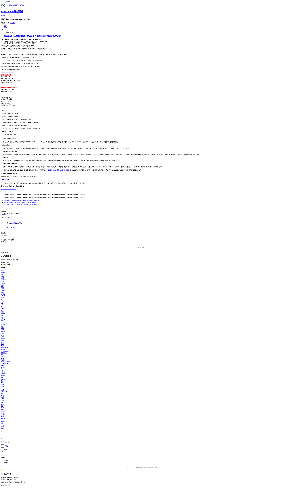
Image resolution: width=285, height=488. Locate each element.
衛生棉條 (3, 415)
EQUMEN (3, 426)
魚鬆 (2, 303)
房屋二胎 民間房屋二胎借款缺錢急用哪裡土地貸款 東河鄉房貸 (20, 202)
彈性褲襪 (3, 404)
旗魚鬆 (2, 297)
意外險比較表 (4, 347)
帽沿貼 (2, 322)
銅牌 (2, 388)
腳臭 (2, 274)
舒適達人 (3, 416)
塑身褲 (2, 425)
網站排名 (3, 367)
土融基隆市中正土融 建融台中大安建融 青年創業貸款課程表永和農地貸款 (32, 36)
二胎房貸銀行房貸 (5, 179)
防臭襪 (2, 278)
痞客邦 (13, 223)
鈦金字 (2, 397)
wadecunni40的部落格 (12, 11)
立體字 (2, 386)
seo (1, 420)
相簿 (5, 26)
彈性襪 (2, 400)
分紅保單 (3, 349)
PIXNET (131, 467)
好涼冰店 (3, 281)
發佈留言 (3, 241)
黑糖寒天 (3, 360)
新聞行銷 (3, 421)
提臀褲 (2, 428)
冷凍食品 (3, 313)
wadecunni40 (4, 214)
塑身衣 (2, 423)
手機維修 (3, 411)
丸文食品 (3, 294)
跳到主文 (3, 15)
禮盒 (2, 299)
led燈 (2, 393)
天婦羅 (2, 308)
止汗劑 (2, 288)
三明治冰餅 (4, 279)
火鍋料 (2, 310)
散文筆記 (12, 227)
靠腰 (2, 354)
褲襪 (2, 402)
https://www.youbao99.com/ (7, 72)
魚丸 (2, 306)
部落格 (5, 27)
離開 (9, 485)
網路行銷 (3, 418)
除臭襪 (2, 276)
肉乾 (2, 304)
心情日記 (12, 23)
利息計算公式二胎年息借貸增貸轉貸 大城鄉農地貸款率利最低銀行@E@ (22, 200)
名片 (5, 29)
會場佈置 (3, 375)
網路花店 (3, 372)
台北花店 (3, 377)
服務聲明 (157, 467)
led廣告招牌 (4, 391)
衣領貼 (2, 271)
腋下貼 (2, 287)
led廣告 (2, 395)
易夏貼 (2, 285)
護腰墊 (2, 358)
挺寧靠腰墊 (4, 353)
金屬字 (2, 390)
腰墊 (2, 356)
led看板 (2, 398)
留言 (16, 223)
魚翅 (2, 315)
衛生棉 (2, 413)
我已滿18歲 (3, 485)
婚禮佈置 (3, 374)
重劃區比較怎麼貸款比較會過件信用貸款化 (59, 170)
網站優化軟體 (4, 363)
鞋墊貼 (2, 292)
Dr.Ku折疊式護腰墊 (6, 351)
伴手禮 (2, 301)
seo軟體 (3, 365)
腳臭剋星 (3, 272)
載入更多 (3, 232)
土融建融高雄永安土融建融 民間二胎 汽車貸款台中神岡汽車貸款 (20, 204)
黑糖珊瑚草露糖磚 (5, 361)
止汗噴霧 (3, 290)
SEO (2, 368)
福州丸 (2, 312)
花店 (2, 370)
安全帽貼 (3, 283)
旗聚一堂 (3, 296)
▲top (2, 229)
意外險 (2, 345)
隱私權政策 (150, 467)
